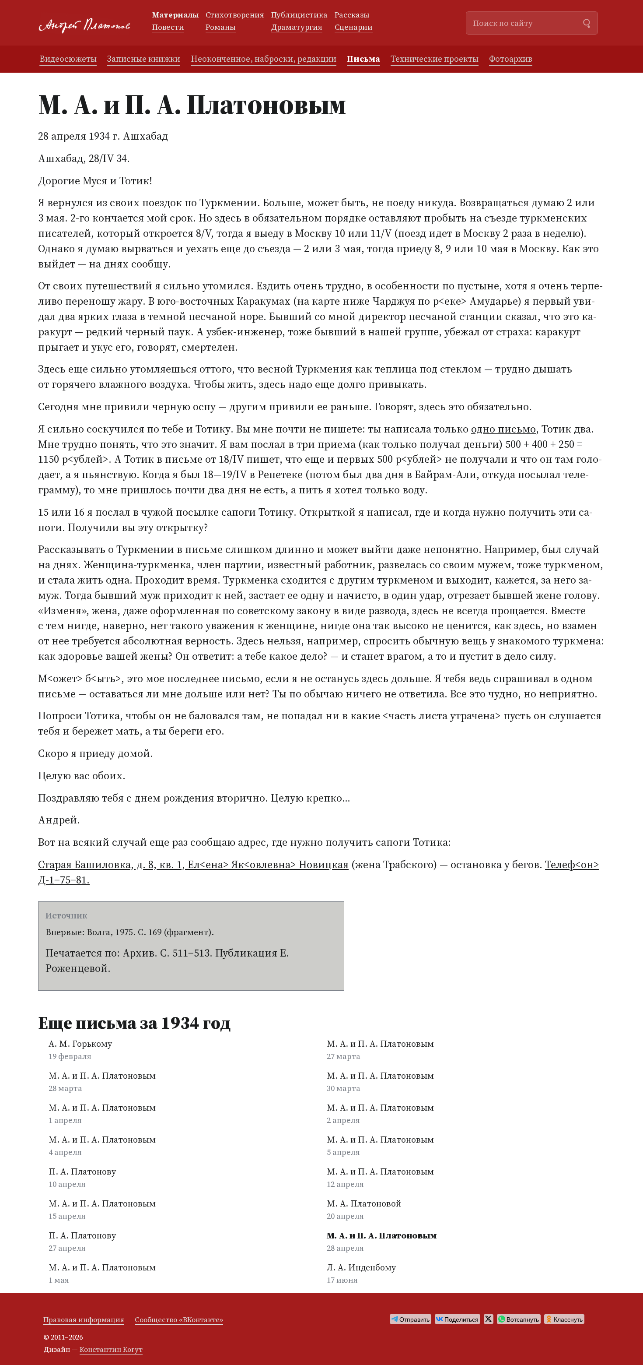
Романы (221, 27)
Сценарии (354, 27)
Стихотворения (235, 15)
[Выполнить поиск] (586, 22)
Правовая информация (83, 1319)
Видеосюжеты (68, 58)
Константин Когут (111, 1349)
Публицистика (299, 15)
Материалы (175, 15)
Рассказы (352, 15)
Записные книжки (143, 58)
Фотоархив (510, 58)
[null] (410, 1319)
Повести (168, 27)
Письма (363, 58)
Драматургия (296, 27)
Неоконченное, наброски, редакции (263, 58)
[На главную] (88, 23)
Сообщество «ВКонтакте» (179, 1319)
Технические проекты (435, 58)
